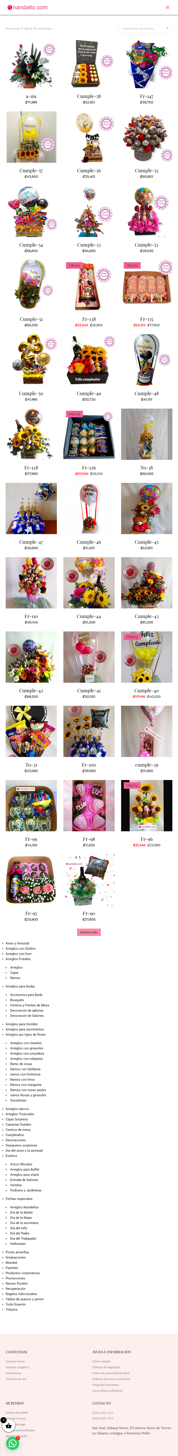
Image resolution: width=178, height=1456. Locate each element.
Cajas (14, 973)
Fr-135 (146, 319)
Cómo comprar (101, 1361)
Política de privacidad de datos (111, 1373)
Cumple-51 (31, 319)
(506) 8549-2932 (103, 1418)
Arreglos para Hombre (22, 1024)
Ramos (15, 978)
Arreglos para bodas (20, 986)
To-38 (146, 467)
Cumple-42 (31, 690)
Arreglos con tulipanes (26, 1059)
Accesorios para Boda (26, 995)
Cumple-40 (146, 690)
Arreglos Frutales (18, 959)
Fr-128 (31, 467)
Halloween (18, 1244)
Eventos (11, 1156)
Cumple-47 (31, 541)
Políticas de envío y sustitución (111, 1379)
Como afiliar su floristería (107, 1390)
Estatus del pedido (17, 1412)
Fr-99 (31, 839)
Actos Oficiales (21, 1164)
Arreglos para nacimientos (25, 1029)
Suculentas (18, 1100)
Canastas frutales (18, 1124)
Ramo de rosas (21, 1064)
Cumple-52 (146, 244)
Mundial (11, 1263)
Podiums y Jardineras (25, 1190)
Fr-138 (89, 319)
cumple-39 (146, 764)
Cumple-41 (89, 690)
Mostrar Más (89, 932)
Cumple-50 (31, 393)
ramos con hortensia (25, 1074)
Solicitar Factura (16, 1418)
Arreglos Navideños (24, 1207)
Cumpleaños (15, 1135)
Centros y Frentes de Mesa (29, 1005)
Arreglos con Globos (21, 949)
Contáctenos (13, 1373)
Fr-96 (147, 839)
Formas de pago (15, 1424)
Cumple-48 (147, 393)
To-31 (31, 764)
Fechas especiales (19, 1199)
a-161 (31, 96)
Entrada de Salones (24, 1180)
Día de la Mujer (21, 1218)
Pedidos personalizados (20, 1430)
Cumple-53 (89, 244)
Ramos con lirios (22, 1080)
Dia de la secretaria (24, 1223)
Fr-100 (89, 764)
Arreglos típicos (17, 1109)
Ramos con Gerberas (25, 1069)
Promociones (15, 1278)
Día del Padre (19, 1233)
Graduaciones (16, 1257)
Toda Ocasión (16, 1304)
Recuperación (15, 1289)
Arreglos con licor (19, 954)
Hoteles (16, 1185)
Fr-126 (89, 467)
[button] (12, 1443)
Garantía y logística (17, 1367)
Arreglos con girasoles (26, 1048)
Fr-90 (89, 913)
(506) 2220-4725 (102, 1413)
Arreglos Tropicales (20, 1114)
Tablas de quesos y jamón (25, 1299)
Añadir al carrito (20, 101)
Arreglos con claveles (26, 1043)
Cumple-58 (89, 96)
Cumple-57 (31, 170)
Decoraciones (16, 1140)
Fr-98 (89, 839)
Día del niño (18, 1228)
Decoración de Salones (27, 1016)
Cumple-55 (146, 170)
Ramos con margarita (25, 1085)
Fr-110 (31, 616)
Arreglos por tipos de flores (26, 1035)
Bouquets (17, 1000)
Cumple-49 (89, 393)
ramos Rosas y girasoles (28, 1095)
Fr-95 (31, 913)
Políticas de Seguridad (106, 1367)
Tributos (12, 1310)
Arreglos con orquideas (27, 1053)
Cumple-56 (89, 170)
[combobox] (145, 28)
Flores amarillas (17, 1252)
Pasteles (12, 1268)
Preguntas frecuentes (105, 1384)
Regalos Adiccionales (21, 1294)
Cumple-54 (31, 244)
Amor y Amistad (17, 943)
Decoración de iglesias (26, 1010)
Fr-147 (146, 96)
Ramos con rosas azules (28, 1090)
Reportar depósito (16, 1436)
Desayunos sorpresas (21, 1145)
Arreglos (16, 967)
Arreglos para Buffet (24, 1169)
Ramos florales (17, 1283)
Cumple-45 (146, 541)
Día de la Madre (21, 1212)
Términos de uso (16, 1379)
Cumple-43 (147, 616)
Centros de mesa (18, 1130)
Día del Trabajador (23, 1239)
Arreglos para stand (24, 1175)
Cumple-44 (89, 616)
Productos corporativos (23, 1273)
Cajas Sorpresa (17, 1119)
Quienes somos (15, 1361)
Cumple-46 (89, 541)
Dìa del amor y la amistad (24, 1151)
